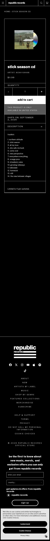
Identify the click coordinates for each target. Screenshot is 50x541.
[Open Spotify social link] (40, 365)
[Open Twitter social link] (16, 365)
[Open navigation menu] (3, 3)
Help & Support (25, 415)
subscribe (25, 407)
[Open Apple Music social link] (34, 365)
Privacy (25, 423)
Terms (25, 419)
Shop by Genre (25, 395)
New (25, 383)
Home (7, 12)
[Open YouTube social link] (28, 365)
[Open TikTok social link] (25, 371)
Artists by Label (25, 387)
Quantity (13, 85)
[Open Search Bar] (41, 3)
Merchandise (25, 403)
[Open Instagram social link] (22, 365)
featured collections (25, 399)
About (25, 378)
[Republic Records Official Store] (16, 3)
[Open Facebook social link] (10, 365)
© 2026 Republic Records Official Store (25, 444)
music (25, 391)
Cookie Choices (25, 434)
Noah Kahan (22, 73)
